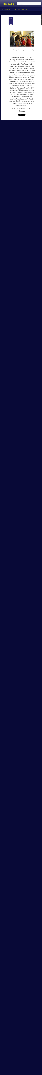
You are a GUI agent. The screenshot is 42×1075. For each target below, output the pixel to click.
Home (15, 9)
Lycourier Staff (23, 9)
